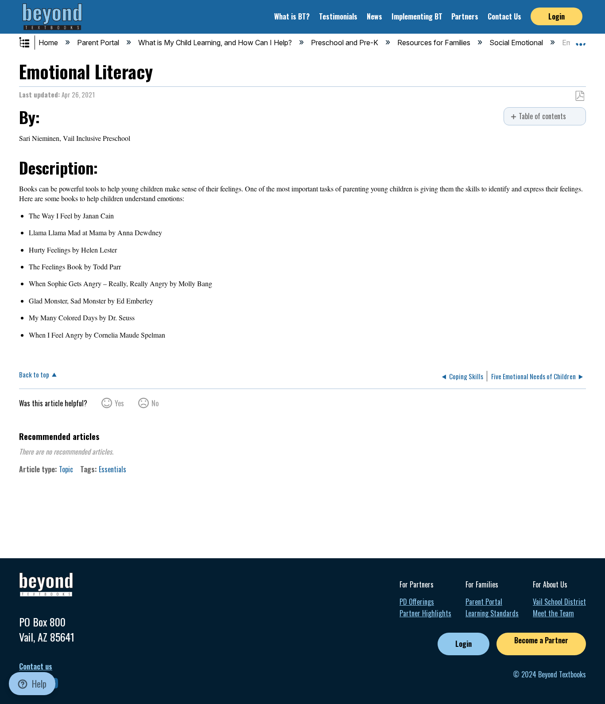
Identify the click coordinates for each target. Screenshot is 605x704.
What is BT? (292, 16)
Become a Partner (541, 640)
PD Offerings (416, 601)
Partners (464, 16)
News (374, 16)
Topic (66, 469)
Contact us (35, 666)
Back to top (34, 374)
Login (556, 16)
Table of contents (542, 116)
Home (49, 42)
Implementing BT (417, 16)
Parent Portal (99, 42)
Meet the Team (553, 613)
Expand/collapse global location (580, 40)
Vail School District (559, 601)
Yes (119, 403)
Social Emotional (517, 42)
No (155, 403)
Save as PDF (579, 96)
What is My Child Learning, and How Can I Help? (216, 42)
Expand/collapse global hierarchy (30, 43)
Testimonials (338, 16)
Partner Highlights (425, 613)
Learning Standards (492, 613)
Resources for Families (434, 42)
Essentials (112, 469)
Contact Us (504, 16)
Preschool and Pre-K (345, 42)
